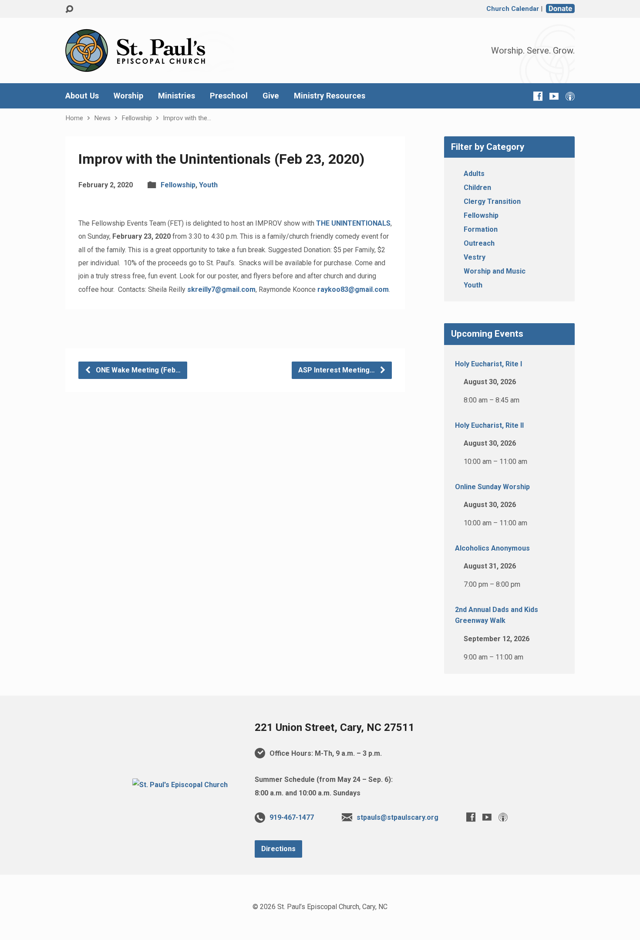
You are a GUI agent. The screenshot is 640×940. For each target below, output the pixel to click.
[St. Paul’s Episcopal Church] (180, 785)
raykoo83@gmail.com (353, 289)
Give (271, 96)
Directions (278, 849)
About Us (82, 96)
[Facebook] (537, 96)
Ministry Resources (329, 96)
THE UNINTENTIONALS (353, 223)
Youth (208, 185)
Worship (128, 96)
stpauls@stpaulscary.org (397, 817)
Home (74, 118)
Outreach (479, 243)
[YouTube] (554, 96)
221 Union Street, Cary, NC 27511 (334, 727)
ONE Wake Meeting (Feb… (137, 370)
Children (477, 187)
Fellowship (136, 118)
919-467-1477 (291, 817)
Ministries (176, 96)
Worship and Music (494, 271)
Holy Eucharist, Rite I (488, 364)
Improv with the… (187, 118)
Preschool (229, 96)
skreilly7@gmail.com (221, 289)
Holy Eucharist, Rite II (489, 425)
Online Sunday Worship (492, 487)
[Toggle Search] (69, 9)
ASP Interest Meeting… (337, 370)
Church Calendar (512, 9)
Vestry (474, 257)
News (102, 118)
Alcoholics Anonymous (492, 548)
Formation (481, 229)
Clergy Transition (492, 201)
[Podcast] (570, 96)
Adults (474, 173)
